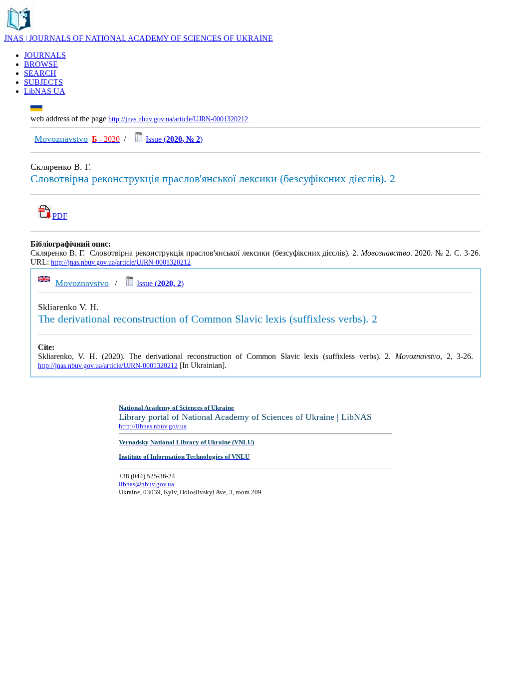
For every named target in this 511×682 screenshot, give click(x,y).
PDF (59, 216)
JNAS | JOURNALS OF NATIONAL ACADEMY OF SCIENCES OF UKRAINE (138, 38)
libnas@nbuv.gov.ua (146, 484)
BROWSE (41, 64)
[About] (19, 31)
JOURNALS (45, 55)
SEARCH (40, 73)
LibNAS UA (44, 91)
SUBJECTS (43, 82)
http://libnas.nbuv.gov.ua (153, 426)
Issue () (174, 139)
